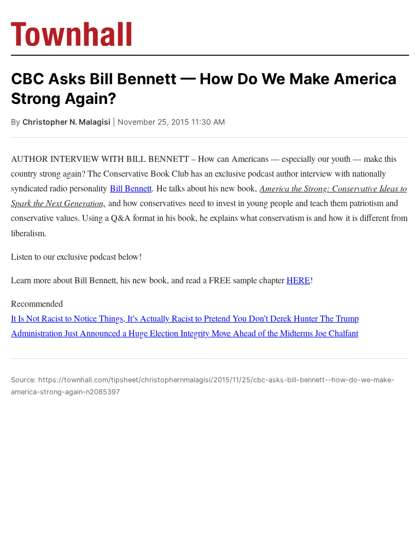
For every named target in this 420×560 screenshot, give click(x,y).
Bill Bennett (130, 188)
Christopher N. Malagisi (66, 121)
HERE (298, 279)
